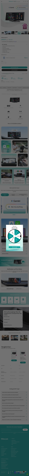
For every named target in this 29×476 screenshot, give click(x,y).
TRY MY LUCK (14, 247)
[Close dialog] (22, 225)
